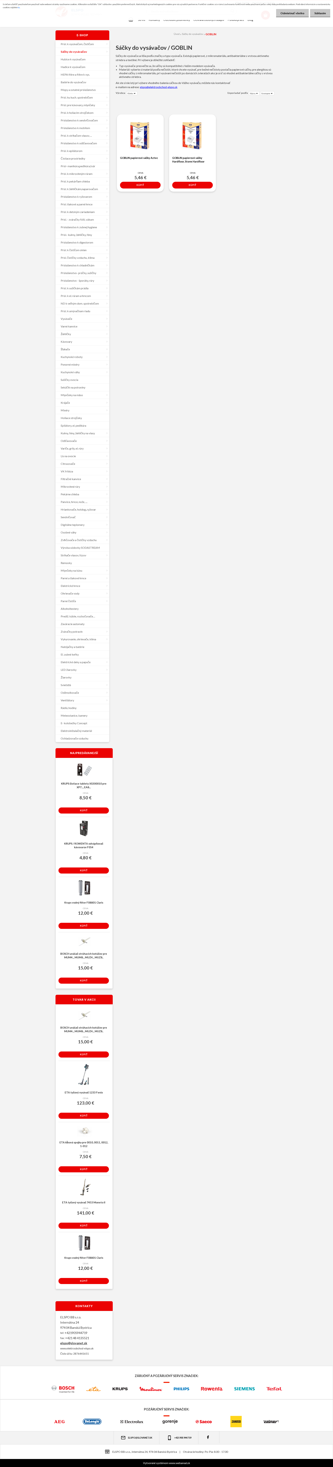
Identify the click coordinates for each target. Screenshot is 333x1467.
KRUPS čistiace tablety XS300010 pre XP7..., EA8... (83, 785)
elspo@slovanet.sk (73, 1343)
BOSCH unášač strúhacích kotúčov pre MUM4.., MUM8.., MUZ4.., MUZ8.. (83, 955)
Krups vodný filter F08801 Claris (83, 902)
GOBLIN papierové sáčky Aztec (139, 157)
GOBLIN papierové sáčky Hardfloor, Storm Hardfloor (188, 159)
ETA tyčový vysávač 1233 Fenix (84, 1092)
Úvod (177, 33)
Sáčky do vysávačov (192, 33)
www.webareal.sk (179, 1463)
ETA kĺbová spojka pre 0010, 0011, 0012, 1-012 (83, 1144)
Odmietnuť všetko (292, 13)
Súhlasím (320, 13)
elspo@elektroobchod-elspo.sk (158, 87)
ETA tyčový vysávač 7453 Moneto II (83, 1202)
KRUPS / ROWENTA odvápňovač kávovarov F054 (83, 845)
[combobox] (254, 93)
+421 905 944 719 (182, 1437)
